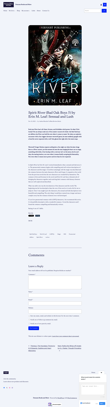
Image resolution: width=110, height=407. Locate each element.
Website (30, 308)
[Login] (101, 4)
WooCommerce (72, 398)
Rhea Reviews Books (55, 121)
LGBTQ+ (52, 234)
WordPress (60, 398)
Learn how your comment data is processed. (65, 336)
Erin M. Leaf (43, 234)
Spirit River (40, 237)
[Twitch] (12, 387)
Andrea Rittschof (43, 121)
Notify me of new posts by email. (40, 323)
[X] (7, 387)
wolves (47, 237)
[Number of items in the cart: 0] (105, 4)
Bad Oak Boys (33, 234)
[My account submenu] (29, 10)
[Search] (104, 11)
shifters (32, 237)
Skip (97, 403)
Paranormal (72, 234)
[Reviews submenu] (14, 10)
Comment (31, 274)
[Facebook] (4, 387)
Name (30, 292)
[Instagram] (9, 387)
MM (65, 234)
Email (30, 300)
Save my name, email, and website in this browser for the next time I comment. (54, 316)
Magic (59, 234)
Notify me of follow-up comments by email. (44, 320)
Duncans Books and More (23, 4)
